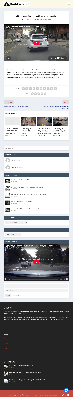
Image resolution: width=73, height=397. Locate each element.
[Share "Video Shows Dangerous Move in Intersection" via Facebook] (23, 89)
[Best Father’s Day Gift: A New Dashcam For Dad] (44, 121)
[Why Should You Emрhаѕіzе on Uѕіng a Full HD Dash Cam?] (7, 195)
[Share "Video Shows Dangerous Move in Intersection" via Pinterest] (37, 89)
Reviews (6, 343)
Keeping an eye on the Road (26, 130)
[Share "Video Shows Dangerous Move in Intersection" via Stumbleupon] (48, 89)
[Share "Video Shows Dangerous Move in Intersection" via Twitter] (27, 89)
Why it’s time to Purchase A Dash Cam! (23, 180)
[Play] (6, 279)
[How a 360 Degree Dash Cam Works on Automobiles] (7, 188)
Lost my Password (16, 295)
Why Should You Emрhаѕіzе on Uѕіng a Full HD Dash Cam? (29, 194)
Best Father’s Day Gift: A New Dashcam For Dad (44, 132)
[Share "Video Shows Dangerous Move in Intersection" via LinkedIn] (41, 89)
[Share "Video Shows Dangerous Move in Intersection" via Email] (52, 89)
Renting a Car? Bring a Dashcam (59, 130)
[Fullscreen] (67, 279)
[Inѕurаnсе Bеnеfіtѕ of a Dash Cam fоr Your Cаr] (7, 210)
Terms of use (21, 395)
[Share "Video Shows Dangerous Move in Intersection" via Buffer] (44, 89)
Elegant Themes (16, 392)
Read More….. (61, 319)
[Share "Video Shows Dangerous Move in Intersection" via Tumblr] (34, 89)
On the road (36, 19)
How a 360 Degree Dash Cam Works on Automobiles (27, 187)
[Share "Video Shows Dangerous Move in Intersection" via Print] (55, 89)
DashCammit (8, 311)
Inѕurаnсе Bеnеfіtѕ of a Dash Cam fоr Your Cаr (25, 209)
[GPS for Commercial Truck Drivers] (7, 203)
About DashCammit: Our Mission (48, 395)
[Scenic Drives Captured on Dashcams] (12, 121)
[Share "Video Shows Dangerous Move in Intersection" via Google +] (30, 89)
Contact (28, 395)
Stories (6, 348)
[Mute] (64, 279)
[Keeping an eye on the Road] (28, 121)
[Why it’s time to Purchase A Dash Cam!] (7, 181)
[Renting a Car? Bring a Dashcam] (60, 121)
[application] (36, 262)
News (5, 339)
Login (8, 295)
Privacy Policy (12, 395)
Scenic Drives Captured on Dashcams (11, 130)
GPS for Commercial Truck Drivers (21, 201)
